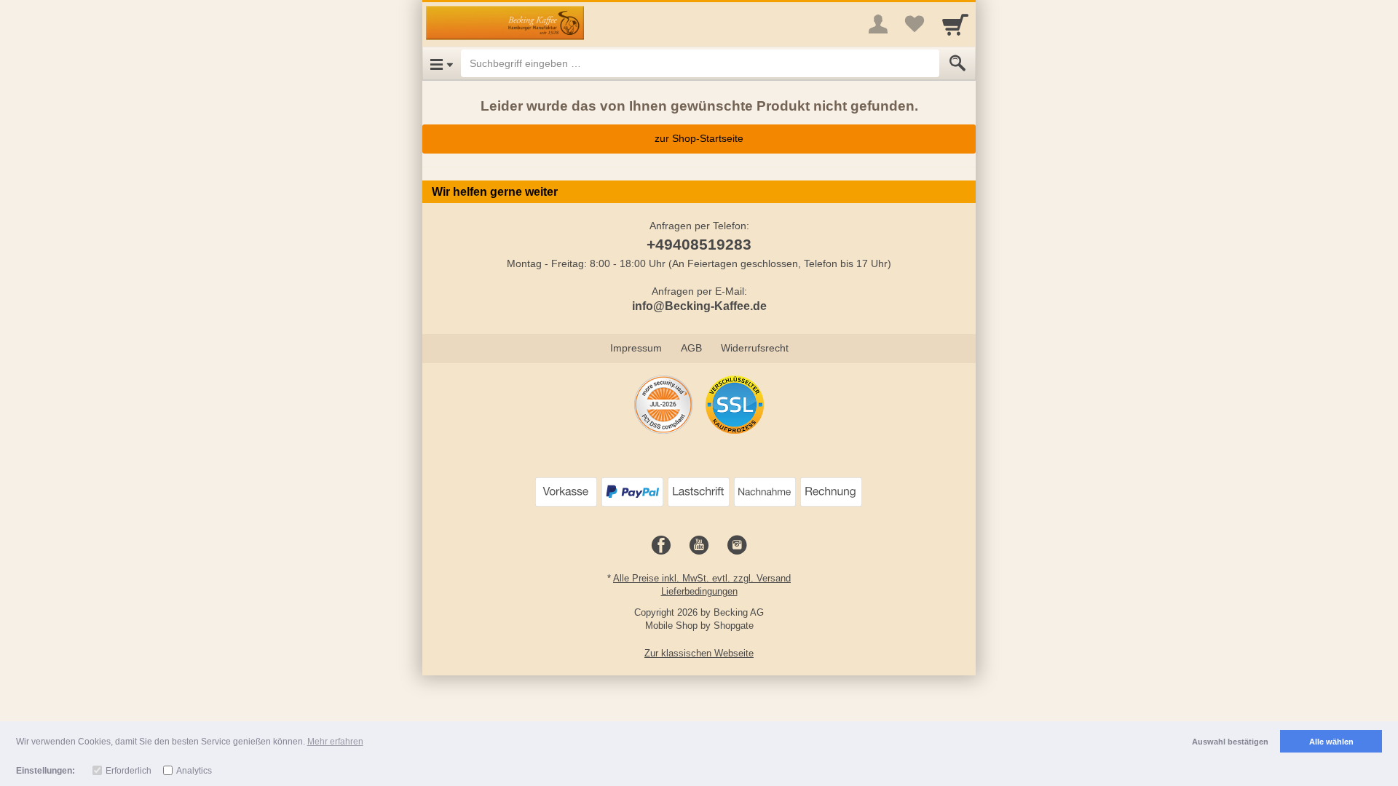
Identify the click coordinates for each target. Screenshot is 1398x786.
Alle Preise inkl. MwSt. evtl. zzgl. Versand (702, 578)
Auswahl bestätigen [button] (1230, 741)
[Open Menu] (441, 63)
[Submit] (957, 63)
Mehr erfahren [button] (335, 742)
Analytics (194, 771)
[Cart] (955, 24)
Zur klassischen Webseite (699, 653)
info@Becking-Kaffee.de (699, 306)
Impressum (636, 348)
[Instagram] (737, 546)
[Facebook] (661, 546)
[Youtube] (699, 546)
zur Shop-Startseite (699, 138)
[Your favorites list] (914, 24)
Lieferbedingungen (699, 591)
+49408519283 (699, 244)
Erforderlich (128, 771)
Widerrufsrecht (755, 348)
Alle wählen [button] (1331, 741)
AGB (691, 348)
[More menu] (878, 24)
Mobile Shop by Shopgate (699, 625)
